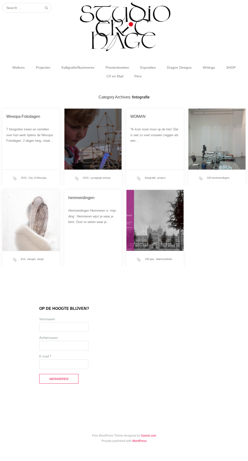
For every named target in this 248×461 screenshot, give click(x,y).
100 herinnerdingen (218, 177)
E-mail (45, 356)
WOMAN (138, 116)
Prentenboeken (117, 67)
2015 (24, 177)
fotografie (150, 177)
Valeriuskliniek (164, 259)
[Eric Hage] (124, 26)
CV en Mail (115, 76)
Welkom (18, 67)
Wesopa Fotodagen (23, 116)
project (161, 177)
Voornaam (47, 319)
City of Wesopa (37, 177)
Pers (137, 76)
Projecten (43, 67)
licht (23, 259)
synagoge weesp (100, 177)
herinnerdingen (81, 198)
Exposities (148, 67)
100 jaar (149, 259)
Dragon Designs (179, 67)
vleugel (31, 259)
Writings (209, 67)
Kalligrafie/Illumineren (78, 67)
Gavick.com (148, 435)
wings (40, 259)
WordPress (139, 441)
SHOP (231, 67)
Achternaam (48, 338)
